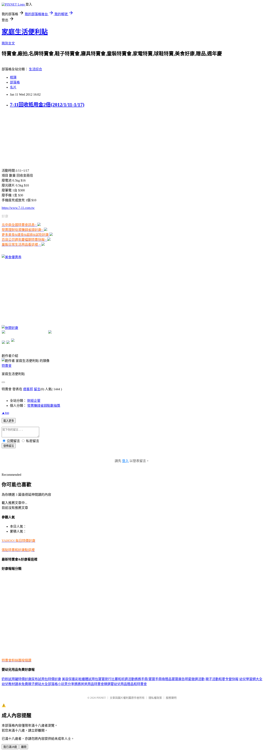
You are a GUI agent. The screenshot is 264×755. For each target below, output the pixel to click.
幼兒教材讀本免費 (15, 684)
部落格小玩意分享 (61, 684)
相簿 (13, 77)
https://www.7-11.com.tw (18, 208)
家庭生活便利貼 (25, 32)
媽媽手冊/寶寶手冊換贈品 (153, 679)
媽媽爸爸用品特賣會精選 (92, 684)
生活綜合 (35, 69)
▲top (5, 413)
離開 (23, 746)
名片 (13, 87)
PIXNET (101, 697)
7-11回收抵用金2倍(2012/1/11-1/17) (47, 104)
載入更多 (8, 420)
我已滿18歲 (10, 746)
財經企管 (33, 400)
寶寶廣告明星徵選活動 (188, 679)
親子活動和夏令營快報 (221, 679)
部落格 (15, 82)
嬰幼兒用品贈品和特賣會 (129, 684)
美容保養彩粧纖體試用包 (80, 679)
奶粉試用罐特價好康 (16, 679)
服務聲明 (171, 697)
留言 (37, 389)
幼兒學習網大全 (250, 679)
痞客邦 (28, 389)
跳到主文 (8, 43)
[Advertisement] (33, 137)
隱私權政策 (155, 697)
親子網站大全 (38, 684)
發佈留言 (8, 445)
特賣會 (7, 365)
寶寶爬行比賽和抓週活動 (116, 679)
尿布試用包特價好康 (46, 679)
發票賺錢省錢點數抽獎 (43, 405)
